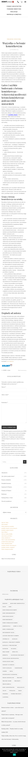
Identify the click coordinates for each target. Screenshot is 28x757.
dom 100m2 (4, 532)
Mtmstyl (5, 655)
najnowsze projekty (17, 655)
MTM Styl (3, 594)
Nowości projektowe (7, 501)
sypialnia (12, 690)
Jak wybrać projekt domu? (8, 476)
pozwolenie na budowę (10, 674)
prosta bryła (7, 684)
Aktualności (4, 472)
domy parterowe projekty (8, 526)
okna (11, 671)
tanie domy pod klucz (7, 536)
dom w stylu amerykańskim (8, 539)
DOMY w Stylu (6, 370)
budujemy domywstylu (17, 603)
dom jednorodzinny (9, 613)
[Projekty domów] (8, 2)
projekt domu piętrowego (8, 541)
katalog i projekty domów (11, 642)
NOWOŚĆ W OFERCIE (8, 664)
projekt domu (7, 680)
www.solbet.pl (10, 361)
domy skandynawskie (7, 543)
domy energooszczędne (7, 549)
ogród (5, 671)
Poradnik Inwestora (14, 9)
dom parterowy (8, 619)
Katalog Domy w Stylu (7, 497)
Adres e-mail (5, 394)
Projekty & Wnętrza (6, 490)
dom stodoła (5, 524)
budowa (5, 603)
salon (4, 690)
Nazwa (4, 387)
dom (10, 606)
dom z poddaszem (8, 629)
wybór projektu (16, 693)
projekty (17, 680)
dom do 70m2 (5, 522)
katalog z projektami (10, 645)
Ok (14, 754)
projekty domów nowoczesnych (9, 528)
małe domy (6, 651)
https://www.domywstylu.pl (8, 558)
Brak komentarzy (22, 370)
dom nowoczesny (8, 616)
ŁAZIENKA (5, 697)
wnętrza (5, 693)
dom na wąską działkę (7, 534)
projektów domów (13, 114)
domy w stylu (17, 626)
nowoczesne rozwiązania (11, 658)
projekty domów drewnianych (9, 545)
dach (4, 606)
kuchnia (13, 648)
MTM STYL (15, 651)
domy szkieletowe (6, 537)
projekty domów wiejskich (8, 547)
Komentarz (5, 402)
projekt (19, 677)
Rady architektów (9, 687)
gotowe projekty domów (11, 635)
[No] (26, 752)
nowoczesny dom (8, 661)
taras (20, 690)
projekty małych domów (7, 530)
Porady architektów (14, 6)
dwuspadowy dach (8, 632)
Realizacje (14, 11)
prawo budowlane (8, 677)
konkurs (5, 648)
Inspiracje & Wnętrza (14, 14)
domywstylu (7, 626)
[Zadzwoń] (18, 2)
